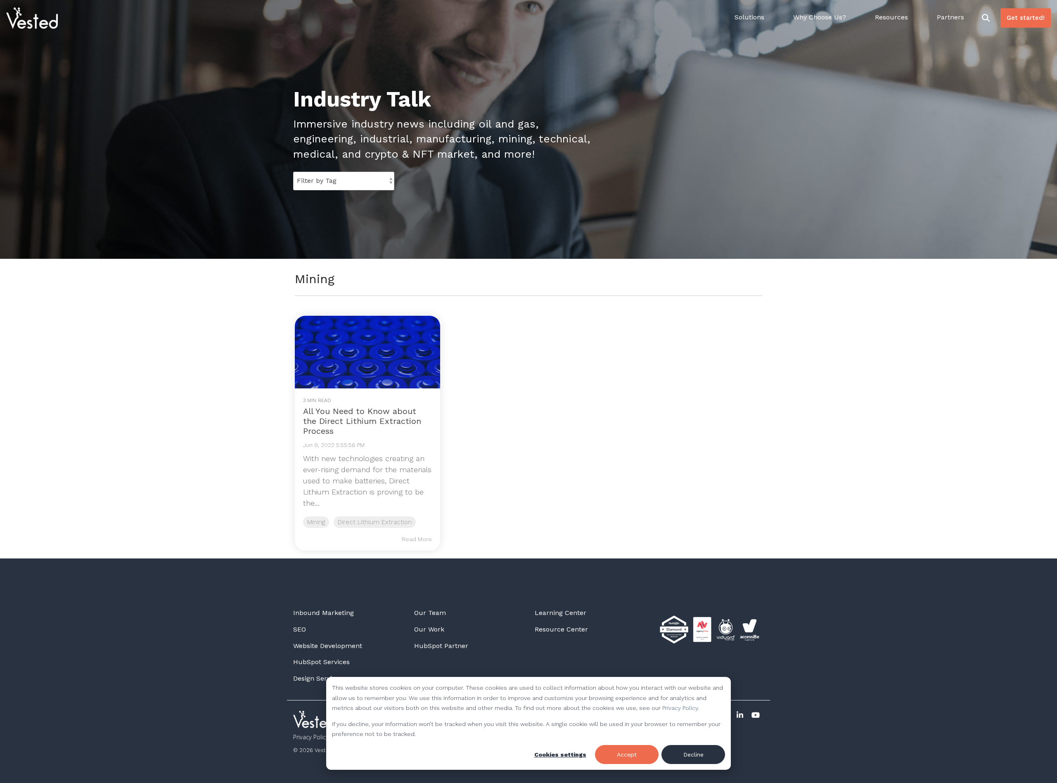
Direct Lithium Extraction (375, 522)
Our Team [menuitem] (430, 613)
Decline (693, 754)
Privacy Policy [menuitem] (311, 737)
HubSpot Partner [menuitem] (441, 646)
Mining (316, 522)
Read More (417, 539)
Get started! (1026, 17)
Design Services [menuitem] (318, 678)
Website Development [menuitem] (327, 646)
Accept (627, 754)
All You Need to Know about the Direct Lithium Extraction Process (362, 421)
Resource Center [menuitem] (561, 629)
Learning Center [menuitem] (560, 613)
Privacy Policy (680, 708)
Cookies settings (560, 754)
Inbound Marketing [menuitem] (323, 613)
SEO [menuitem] (299, 629)
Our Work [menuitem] (429, 629)
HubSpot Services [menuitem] (321, 662)
